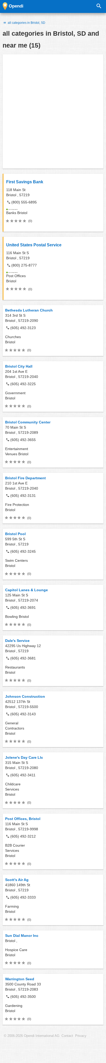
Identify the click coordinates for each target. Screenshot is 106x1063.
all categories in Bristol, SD (26, 23)
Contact (67, 1036)
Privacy (80, 1036)
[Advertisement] (53, 111)
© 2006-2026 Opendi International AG (31, 1036)
